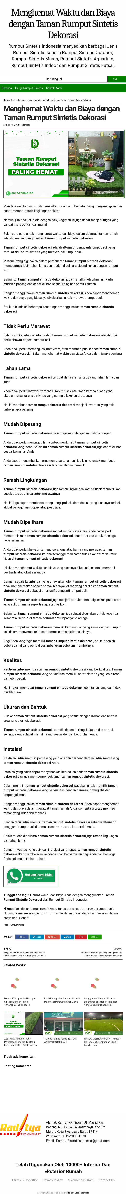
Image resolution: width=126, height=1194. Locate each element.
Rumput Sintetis (18, 100)
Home (6, 100)
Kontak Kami (54, 88)
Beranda (7, 88)
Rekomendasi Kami (80, 1180)
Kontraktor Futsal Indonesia (76, 1193)
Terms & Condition (24, 1180)
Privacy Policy (52, 1180)
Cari (115, 79)
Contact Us (106, 1180)
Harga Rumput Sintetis (29, 88)
